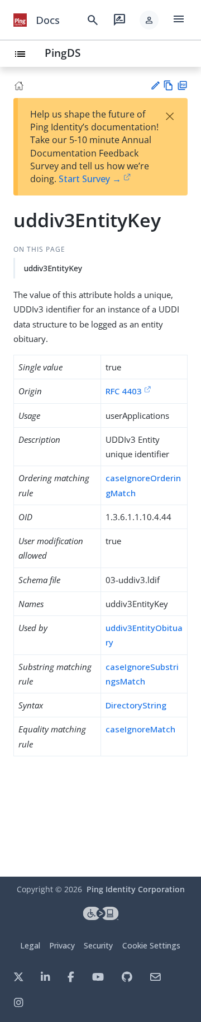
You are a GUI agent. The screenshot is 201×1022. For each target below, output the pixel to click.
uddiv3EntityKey (53, 268)
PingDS (62, 53)
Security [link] (98, 945)
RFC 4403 (124, 391)
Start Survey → (90, 179)
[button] (149, 20)
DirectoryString (136, 705)
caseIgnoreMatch (140, 729)
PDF (182, 85)
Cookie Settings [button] (151, 945)
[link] (20, 20)
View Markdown (168, 85)
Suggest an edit (155, 85)
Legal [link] (30, 945)
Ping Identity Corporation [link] (136, 889)
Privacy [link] (62, 945)
